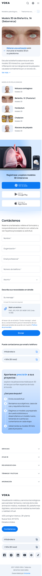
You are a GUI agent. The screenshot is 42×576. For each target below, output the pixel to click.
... (38, 11)
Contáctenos (10, 529)
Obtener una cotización (17, 48)
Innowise (27, 573)
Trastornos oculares (27, 11)
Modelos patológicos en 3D (10, 11)
